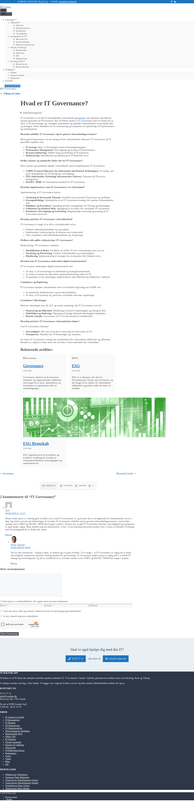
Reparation (15, 78)
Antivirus (19, 25)
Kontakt (9, 81)
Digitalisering (21, 59)
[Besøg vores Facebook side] (172, 2)
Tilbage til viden (12, 93)
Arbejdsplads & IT (18, 36)
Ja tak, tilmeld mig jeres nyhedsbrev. (21, 616)
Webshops (20, 53)
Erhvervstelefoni (22, 42)
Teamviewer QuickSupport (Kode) (21, 783)
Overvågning (21, 34)
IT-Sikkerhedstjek (13, 728)
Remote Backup (22, 67)
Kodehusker (21, 31)
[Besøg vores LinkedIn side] (175, 2)
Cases (8, 756)
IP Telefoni (10, 739)
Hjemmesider (21, 50)
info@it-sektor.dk (8, 696)
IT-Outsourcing (12, 725)
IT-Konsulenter (12, 720)
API (17, 56)
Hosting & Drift (17, 61)
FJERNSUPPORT (12, 86)
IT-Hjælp (9, 69)
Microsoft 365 (21, 39)
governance (80, 118)
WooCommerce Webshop (17, 731)
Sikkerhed (15, 22)
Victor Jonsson (18, 544)
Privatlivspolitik (11, 797)
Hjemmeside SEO (13, 733)
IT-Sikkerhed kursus (15, 750)
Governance (33, 365)
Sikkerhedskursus (23, 28)
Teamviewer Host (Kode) (17, 788)
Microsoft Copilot (124, 473)
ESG (76, 365)
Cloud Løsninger (13, 742)
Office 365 (10, 736)
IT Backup (10, 722)
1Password (10, 747)
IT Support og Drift (14, 717)
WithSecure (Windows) (16, 774)
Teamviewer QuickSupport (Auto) (21, 780)
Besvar (8, 534)
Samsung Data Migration (17, 777)
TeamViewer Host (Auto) (17, 785)
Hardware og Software (25, 45)
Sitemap (9, 799)
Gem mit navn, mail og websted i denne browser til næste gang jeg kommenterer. (42, 611)
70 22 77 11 (43, 2)
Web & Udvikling (18, 47)
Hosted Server (21, 64)
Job (7, 764)
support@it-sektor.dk (68, 2)
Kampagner (10, 753)
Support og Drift (17, 75)
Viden (8, 758)
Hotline (14, 72)
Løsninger (10, 19)
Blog (7, 761)
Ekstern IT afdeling (14, 745)
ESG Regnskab (36, 443)
